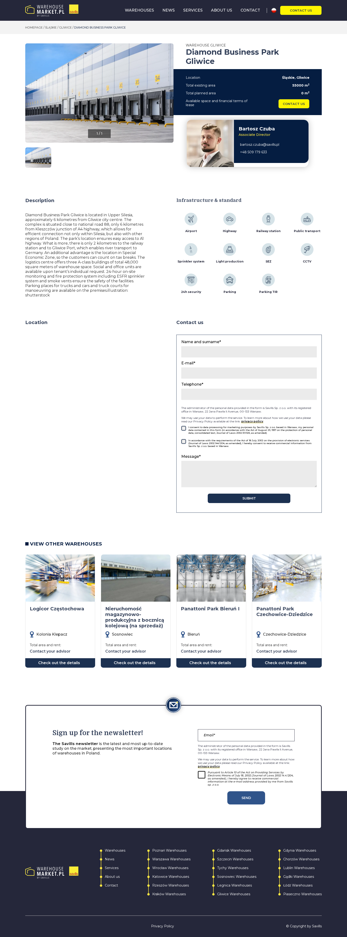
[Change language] (275, 10)
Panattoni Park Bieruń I (210, 609)
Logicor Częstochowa (57, 609)
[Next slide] (170, 95)
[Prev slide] (29, 95)
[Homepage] (51, 10)
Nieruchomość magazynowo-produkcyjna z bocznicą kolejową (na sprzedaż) (134, 617)
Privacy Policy (162, 926)
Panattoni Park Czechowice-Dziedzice (284, 611)
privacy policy (252, 421)
